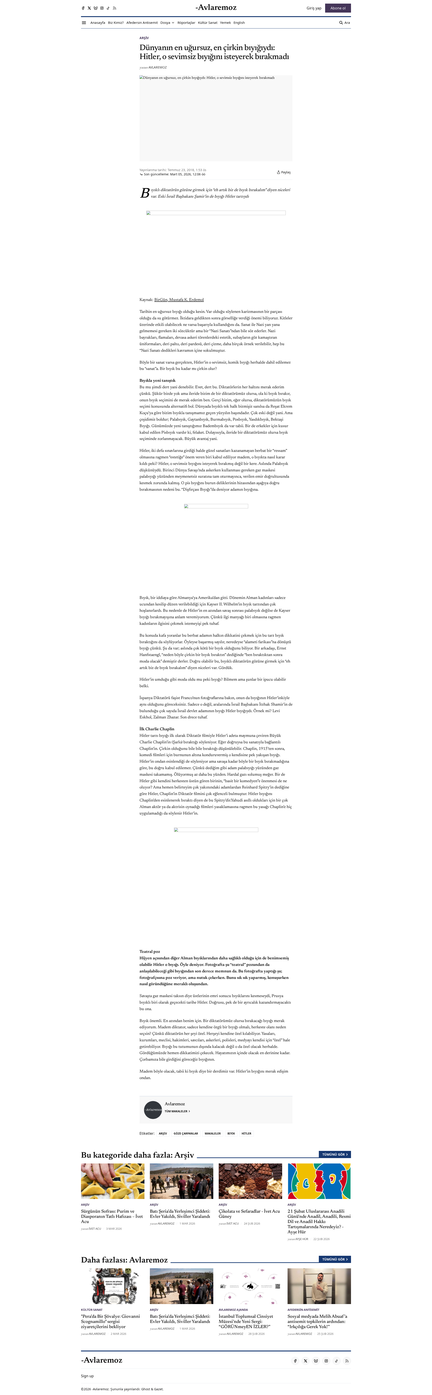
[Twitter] (89, 8)
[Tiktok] (108, 8)
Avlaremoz (157, 67)
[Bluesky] (96, 8)
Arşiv (144, 38)
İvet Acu (95, 1229)
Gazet (158, 1389)
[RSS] (114, 8)
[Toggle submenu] (173, 22)
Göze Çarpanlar (186, 1133)
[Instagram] (102, 8)
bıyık (231, 1133)
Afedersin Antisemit (303, 1310)
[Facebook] (83, 8)
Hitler (246, 1133)
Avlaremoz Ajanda (233, 1310)
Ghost (145, 1389)
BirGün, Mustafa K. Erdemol (179, 300)
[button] (165, 22)
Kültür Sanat (91, 1310)
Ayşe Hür (301, 1239)
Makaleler (213, 1133)
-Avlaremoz (100, 1389)
